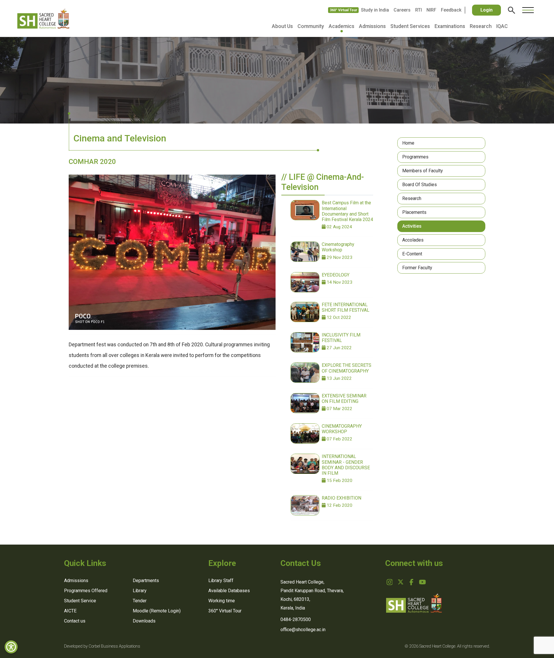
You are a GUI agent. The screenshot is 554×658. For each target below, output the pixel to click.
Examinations (450, 26)
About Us (282, 26)
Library (140, 590)
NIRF (431, 10)
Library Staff (220, 580)
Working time (221, 600)
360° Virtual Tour (343, 10)
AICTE (70, 611)
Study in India (375, 10)
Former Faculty (417, 267)
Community (310, 26)
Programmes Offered (85, 590)
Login (486, 10)
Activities (412, 226)
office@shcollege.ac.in (302, 629)
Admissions (372, 26)
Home (408, 143)
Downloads (144, 621)
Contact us (74, 621)
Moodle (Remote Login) (157, 611)
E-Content (412, 254)
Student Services (410, 26)
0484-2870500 (295, 619)
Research (481, 26)
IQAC (502, 26)
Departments (146, 580)
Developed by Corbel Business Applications (102, 646)
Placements (414, 212)
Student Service (80, 600)
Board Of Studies (419, 184)
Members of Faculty (422, 170)
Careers (402, 10)
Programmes (415, 157)
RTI (418, 10)
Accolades (413, 240)
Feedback (451, 10)
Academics (341, 26)
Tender (140, 600)
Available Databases (229, 590)
